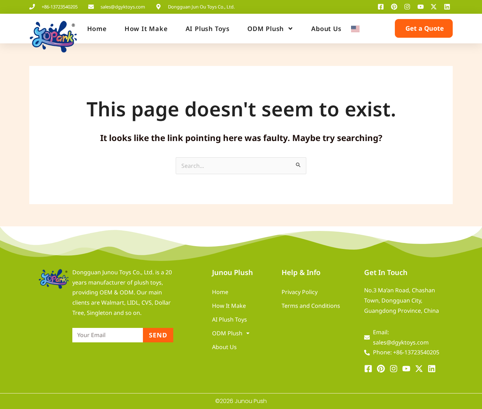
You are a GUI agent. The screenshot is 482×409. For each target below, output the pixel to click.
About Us (326, 28)
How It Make (146, 28)
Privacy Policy (300, 292)
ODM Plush (265, 28)
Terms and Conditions (311, 306)
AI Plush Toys (208, 28)
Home (97, 28)
